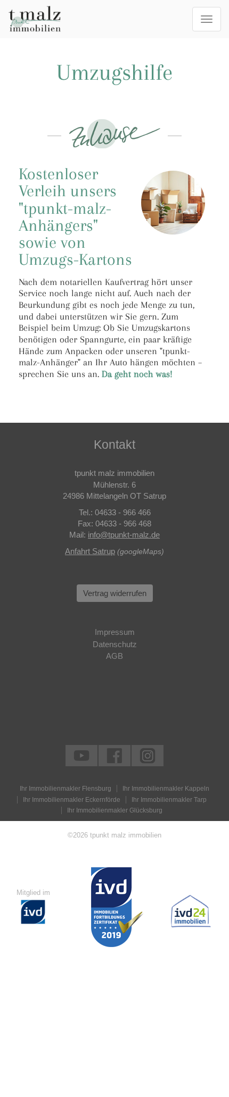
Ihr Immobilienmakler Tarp (169, 799)
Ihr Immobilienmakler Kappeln (165, 788)
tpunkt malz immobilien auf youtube (81, 755)
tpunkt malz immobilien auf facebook (114, 755)
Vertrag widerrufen (114, 593)
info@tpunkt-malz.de (124, 534)
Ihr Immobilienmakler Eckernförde (71, 799)
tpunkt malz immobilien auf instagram (147, 755)
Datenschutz (115, 644)
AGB (114, 655)
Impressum (115, 632)
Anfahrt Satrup (90, 551)
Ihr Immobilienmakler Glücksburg (114, 810)
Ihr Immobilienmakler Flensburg (65, 788)
